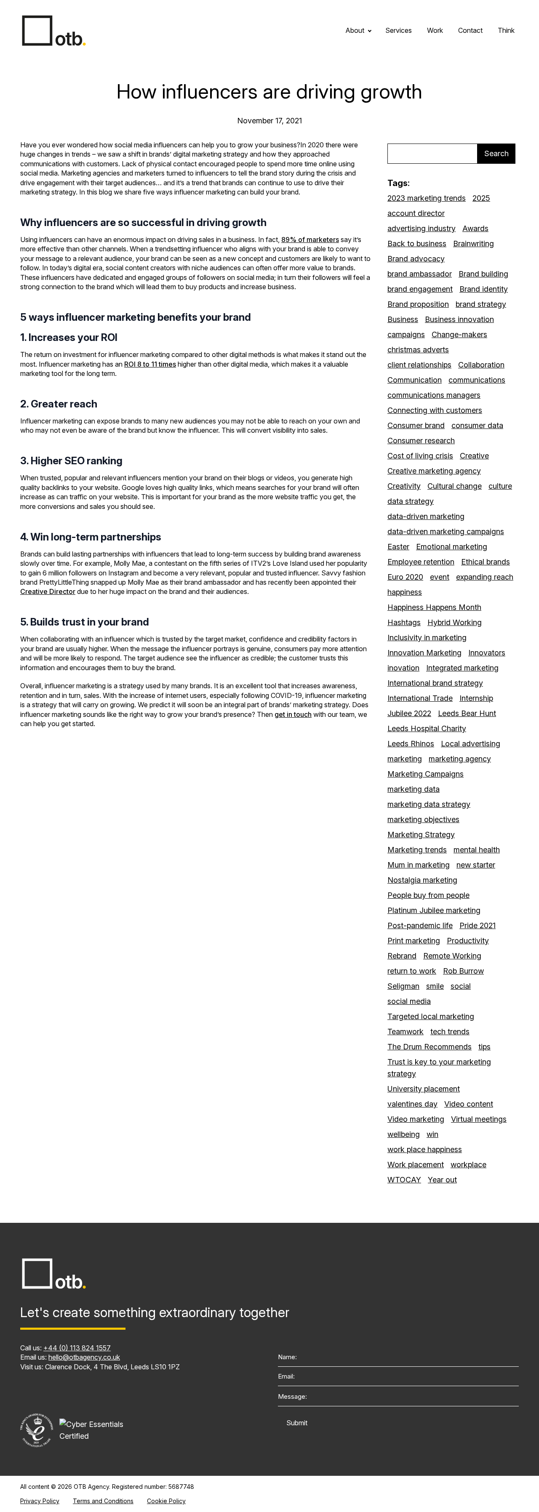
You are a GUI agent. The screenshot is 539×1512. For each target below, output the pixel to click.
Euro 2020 (405, 576)
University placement (423, 1088)
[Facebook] (77, 1392)
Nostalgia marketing (422, 880)
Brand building (483, 273)
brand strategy (481, 304)
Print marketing (413, 940)
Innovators (486, 652)
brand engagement (420, 289)
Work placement (415, 1164)
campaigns (406, 334)
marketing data (413, 789)
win (432, 1134)
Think (506, 30)
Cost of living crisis (420, 455)
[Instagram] (51, 1392)
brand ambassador (419, 273)
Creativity (404, 486)
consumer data (477, 425)
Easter (398, 546)
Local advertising (470, 743)
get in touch (293, 714)
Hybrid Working (454, 622)
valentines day (412, 1103)
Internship (476, 698)
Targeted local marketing (430, 1016)
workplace (468, 1164)
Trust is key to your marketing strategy (439, 1067)
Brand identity (483, 289)
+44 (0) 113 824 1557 (77, 1348)
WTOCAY (404, 1179)
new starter (475, 864)
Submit (296, 1423)
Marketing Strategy (421, 834)
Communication (414, 379)
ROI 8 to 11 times (150, 364)
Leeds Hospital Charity (426, 728)
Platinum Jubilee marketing (433, 910)
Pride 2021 (477, 925)
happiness (404, 592)
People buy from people (428, 895)
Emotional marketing (451, 546)
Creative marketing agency (434, 470)
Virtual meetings (479, 1119)
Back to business (416, 243)
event (439, 576)
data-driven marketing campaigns (445, 531)
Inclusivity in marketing (427, 637)
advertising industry (421, 228)
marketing (404, 758)
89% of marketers (310, 239)
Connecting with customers (434, 410)
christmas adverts (418, 349)
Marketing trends (417, 849)
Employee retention (420, 561)
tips (484, 1046)
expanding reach (484, 576)
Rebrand (401, 955)
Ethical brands (485, 561)
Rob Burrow (463, 970)
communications (476, 379)
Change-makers (459, 334)
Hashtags (404, 622)
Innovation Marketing (424, 652)
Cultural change (454, 486)
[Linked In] (26, 1392)
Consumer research (421, 440)
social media (409, 1001)
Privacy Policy (39, 1500)
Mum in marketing (418, 864)
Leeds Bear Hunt (467, 713)
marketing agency (460, 758)
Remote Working (452, 955)
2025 (481, 198)
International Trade (420, 698)
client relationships (419, 364)
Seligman (403, 986)
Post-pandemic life (420, 925)
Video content (468, 1103)
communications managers (433, 395)
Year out (442, 1179)
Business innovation (459, 319)
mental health (477, 849)
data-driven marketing (425, 516)
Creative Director (47, 591)
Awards (475, 228)
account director (416, 213)
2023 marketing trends (426, 198)
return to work (411, 970)
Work (435, 30)
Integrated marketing (462, 667)
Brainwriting (473, 243)
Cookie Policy (166, 1500)
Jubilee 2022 (409, 713)
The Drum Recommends (429, 1046)
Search (496, 153)
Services (398, 30)
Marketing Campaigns (425, 773)
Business (402, 319)
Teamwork (405, 1031)
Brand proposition (418, 304)
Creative (474, 455)
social (461, 986)
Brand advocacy (416, 258)
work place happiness (424, 1149)
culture (500, 486)
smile (435, 986)
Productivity (468, 940)
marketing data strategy (428, 804)
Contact (470, 30)
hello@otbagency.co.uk (84, 1357)
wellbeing (403, 1134)
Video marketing (415, 1119)
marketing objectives (423, 819)
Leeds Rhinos (410, 743)
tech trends (450, 1031)
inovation (403, 667)
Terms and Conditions (103, 1500)
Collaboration (481, 364)
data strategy (410, 501)
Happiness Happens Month (434, 607)
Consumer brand (416, 425)
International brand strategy (435, 683)
